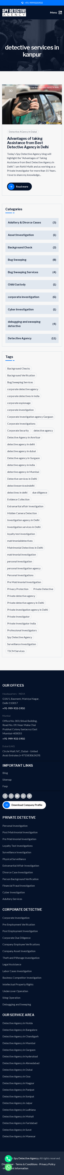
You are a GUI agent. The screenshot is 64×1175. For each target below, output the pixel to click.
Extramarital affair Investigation (25, 506)
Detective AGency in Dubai (23, 131)
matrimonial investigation (21, 554)
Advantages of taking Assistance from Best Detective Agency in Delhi (27, 142)
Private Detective (43, 588)
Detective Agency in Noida (17, 1023)
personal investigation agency (24, 568)
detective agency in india (21, 464)
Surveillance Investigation (21, 644)
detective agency (43, 430)
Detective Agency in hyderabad (20, 1056)
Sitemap (7, 779)
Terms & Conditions (26, 1164)
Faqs (5, 786)
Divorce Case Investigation (17, 872)
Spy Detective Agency (19, 637)
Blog (5, 772)
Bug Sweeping (17, 259)
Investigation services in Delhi (24, 526)
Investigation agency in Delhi (23, 520)
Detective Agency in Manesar (19, 1136)
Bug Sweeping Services (23, 272)
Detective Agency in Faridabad (19, 1122)
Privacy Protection (17, 588)
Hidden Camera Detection (22, 513)
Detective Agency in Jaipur (17, 1102)
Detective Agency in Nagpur (18, 1083)
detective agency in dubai (21, 451)
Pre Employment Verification (18, 924)
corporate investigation (23, 297)
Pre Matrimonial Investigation (24, 582)
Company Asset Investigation (18, 951)
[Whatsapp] (8, 1167)
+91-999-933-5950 (13, 708)
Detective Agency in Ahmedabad (20, 1063)
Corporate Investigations (21, 423)
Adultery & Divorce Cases (24, 222)
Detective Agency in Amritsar (23, 437)
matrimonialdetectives (20, 540)
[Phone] (8, 1158)
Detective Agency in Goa (16, 1076)
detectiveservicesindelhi (20, 485)
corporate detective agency (22, 389)
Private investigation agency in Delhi (27, 609)
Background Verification (21, 375)
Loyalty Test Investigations (17, 845)
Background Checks (18, 368)
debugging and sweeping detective (24, 324)
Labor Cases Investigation (17, 971)
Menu (53, 12)
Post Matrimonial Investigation (20, 832)
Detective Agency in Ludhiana (19, 1109)
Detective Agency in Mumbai (18, 1043)
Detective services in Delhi (22, 478)
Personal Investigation (15, 825)
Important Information (15, 1168)
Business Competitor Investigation (21, 977)
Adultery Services (12, 898)
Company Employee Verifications (21, 944)
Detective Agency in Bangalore (19, 1029)
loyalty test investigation (21, 533)
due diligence (39, 492)
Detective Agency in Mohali (18, 1116)
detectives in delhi (17, 492)
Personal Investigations (20, 575)
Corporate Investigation (16, 917)
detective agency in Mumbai (23, 471)
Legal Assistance (11, 964)
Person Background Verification (20, 879)
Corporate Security (18, 430)
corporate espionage (19, 402)
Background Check (20, 247)
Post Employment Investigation (20, 931)
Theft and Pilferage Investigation (21, 957)
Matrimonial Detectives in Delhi (25, 547)
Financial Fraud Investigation (18, 885)
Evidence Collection (18, 499)
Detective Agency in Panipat (18, 1089)
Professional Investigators (22, 630)
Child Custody (17, 284)
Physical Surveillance (14, 858)
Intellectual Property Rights (17, 984)
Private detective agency (21, 595)
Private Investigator (18, 616)
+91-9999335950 (34, 3)
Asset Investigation (21, 235)
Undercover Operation (15, 991)
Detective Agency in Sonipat (18, 1096)
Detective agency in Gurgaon (23, 458)
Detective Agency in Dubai (17, 1069)
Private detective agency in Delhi (25, 602)
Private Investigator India (21, 623)
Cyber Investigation (21, 309)
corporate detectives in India (23, 396)
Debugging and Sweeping (16, 1004)
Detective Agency (20, 338)
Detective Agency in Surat (17, 1129)
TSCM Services (16, 650)
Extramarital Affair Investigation (20, 865)
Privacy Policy (47, 1164)
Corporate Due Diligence (16, 937)
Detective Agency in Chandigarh (20, 1036)
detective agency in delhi (21, 444)
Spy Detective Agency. (26, 1158)
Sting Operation (11, 997)
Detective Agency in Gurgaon (18, 1049)
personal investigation (19, 561)
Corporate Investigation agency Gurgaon (30, 416)
